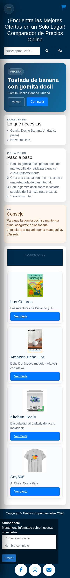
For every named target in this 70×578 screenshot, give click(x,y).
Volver (16, 101)
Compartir (37, 101)
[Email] (49, 570)
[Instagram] (35, 570)
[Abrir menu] (9, 9)
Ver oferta (20, 316)
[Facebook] (21, 570)
